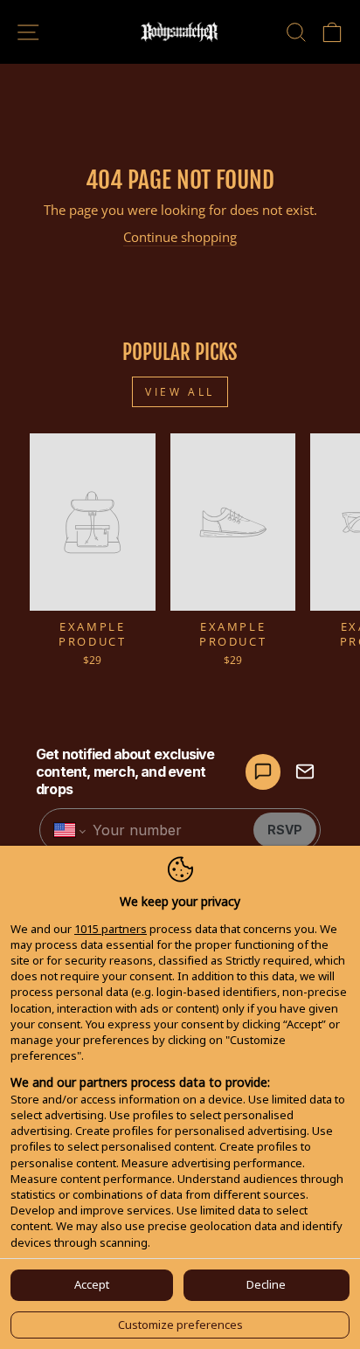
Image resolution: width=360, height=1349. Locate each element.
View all (180, 391)
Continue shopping (180, 237)
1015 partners (110, 929)
